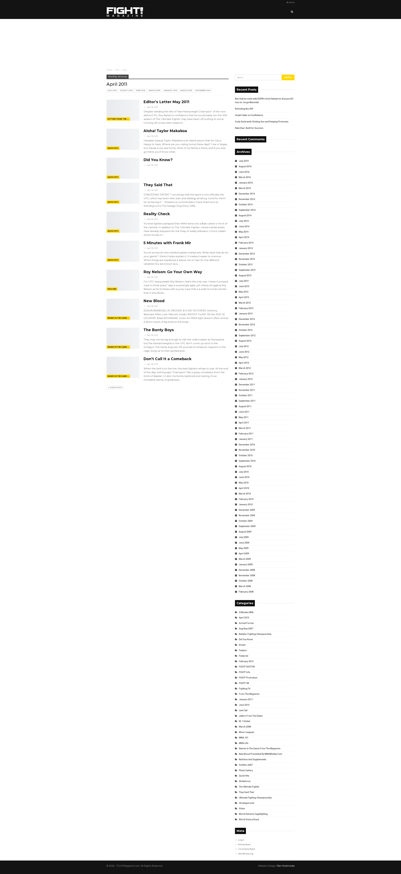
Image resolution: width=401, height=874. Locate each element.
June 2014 (244, 226)
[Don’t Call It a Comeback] (123, 367)
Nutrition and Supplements (252, 759)
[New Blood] (123, 309)
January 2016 (170, 90)
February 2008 (246, 592)
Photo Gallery (246, 770)
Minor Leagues (246, 732)
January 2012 (246, 379)
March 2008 (245, 586)
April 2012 (244, 363)
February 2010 (246, 499)
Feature (112, 289)
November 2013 (247, 259)
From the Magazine (249, 694)
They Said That (157, 185)
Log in (241, 840)
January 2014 (246, 248)
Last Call (243, 710)
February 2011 (246, 433)
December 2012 (247, 319)
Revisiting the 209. (244, 109)
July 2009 (244, 537)
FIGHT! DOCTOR (247, 666)
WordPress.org (245, 853)
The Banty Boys (158, 330)
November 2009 (247, 515)
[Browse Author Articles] (145, 107)
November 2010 (247, 450)
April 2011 (244, 422)
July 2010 (244, 472)
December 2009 (247, 510)
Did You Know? (158, 160)
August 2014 (245, 215)
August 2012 (245, 341)
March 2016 (154, 90)
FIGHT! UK (244, 683)
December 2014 (203, 90)
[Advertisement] (200, 42)
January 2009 (246, 564)
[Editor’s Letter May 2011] (123, 110)
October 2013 (246, 264)
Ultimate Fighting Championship (255, 797)
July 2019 (112, 90)
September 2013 (247, 270)
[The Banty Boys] (123, 338)
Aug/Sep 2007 (246, 628)
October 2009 (246, 521)
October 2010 (246, 455)
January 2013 (246, 313)
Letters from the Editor (119, 119)
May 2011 (243, 417)
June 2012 (244, 352)
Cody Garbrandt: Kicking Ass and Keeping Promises (261, 121)
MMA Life (243, 743)
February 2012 (246, 373)
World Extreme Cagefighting (253, 814)
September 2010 (247, 461)
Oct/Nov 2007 (246, 765)
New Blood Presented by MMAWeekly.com (260, 754)
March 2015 (186, 90)
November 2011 (247, 390)
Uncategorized (246, 803)
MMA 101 (243, 737)
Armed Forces (246, 623)
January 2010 (246, 504)
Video (242, 808)
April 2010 (244, 488)
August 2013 (245, 275)
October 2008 (246, 581)
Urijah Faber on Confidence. (249, 115)
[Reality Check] (123, 222)
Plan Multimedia (285, 865)
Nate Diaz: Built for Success (249, 128)
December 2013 (247, 253)
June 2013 (244, 286)
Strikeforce (244, 781)
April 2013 (244, 297)
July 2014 (244, 221)
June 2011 (244, 412)
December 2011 (247, 384)
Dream (242, 645)
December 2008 (247, 570)
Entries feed (244, 844)
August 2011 (245, 406)
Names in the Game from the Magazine (119, 318)
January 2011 (246, 439)
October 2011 (246, 395)
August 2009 (245, 531)
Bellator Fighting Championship (255, 634)
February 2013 (246, 308)
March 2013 (245, 303)
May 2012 (243, 357)
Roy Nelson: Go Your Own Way (172, 272)
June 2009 (244, 542)
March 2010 (245, 493)
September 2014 (247, 210)
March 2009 (245, 559)
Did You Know (246, 639)
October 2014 (246, 204)
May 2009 (243, 548)
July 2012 (244, 346)
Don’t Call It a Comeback (167, 359)
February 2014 (246, 242)
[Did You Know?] (123, 168)
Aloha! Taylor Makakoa (165, 131)
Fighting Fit (244, 688)
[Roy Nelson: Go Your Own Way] (123, 280)
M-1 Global (244, 721)
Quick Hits (113, 148)
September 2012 (247, 335)
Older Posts (115, 387)
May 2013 (243, 292)
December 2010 (247, 444)
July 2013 (244, 281)
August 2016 (126, 90)
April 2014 (244, 237)
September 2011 (247, 401)
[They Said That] (123, 193)
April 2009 (244, 553)
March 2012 (245, 368)
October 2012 (246, 330)
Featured (243, 656)
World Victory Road (249, 819)
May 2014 (243, 232)
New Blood (153, 301)
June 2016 (140, 90)
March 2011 (245, 428)
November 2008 (247, 575)
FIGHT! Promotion (248, 677)
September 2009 (247, 526)
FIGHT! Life (244, 672)
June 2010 (244, 477)
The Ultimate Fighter (249, 786)
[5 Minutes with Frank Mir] (123, 251)
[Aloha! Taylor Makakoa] (123, 139)
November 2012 (247, 324)
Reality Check (156, 214)
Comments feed (246, 849)
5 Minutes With (246, 612)
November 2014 (247, 199)
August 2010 (245, 466)
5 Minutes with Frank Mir (167, 243)
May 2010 (243, 482)
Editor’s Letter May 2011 (166, 102)
